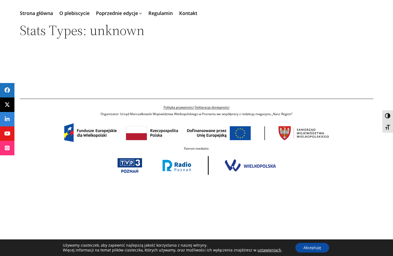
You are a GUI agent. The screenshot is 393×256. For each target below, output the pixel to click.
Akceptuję (312, 247)
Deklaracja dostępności (212, 107)
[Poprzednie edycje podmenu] (140, 13)
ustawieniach (269, 250)
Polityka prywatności (179, 107)
